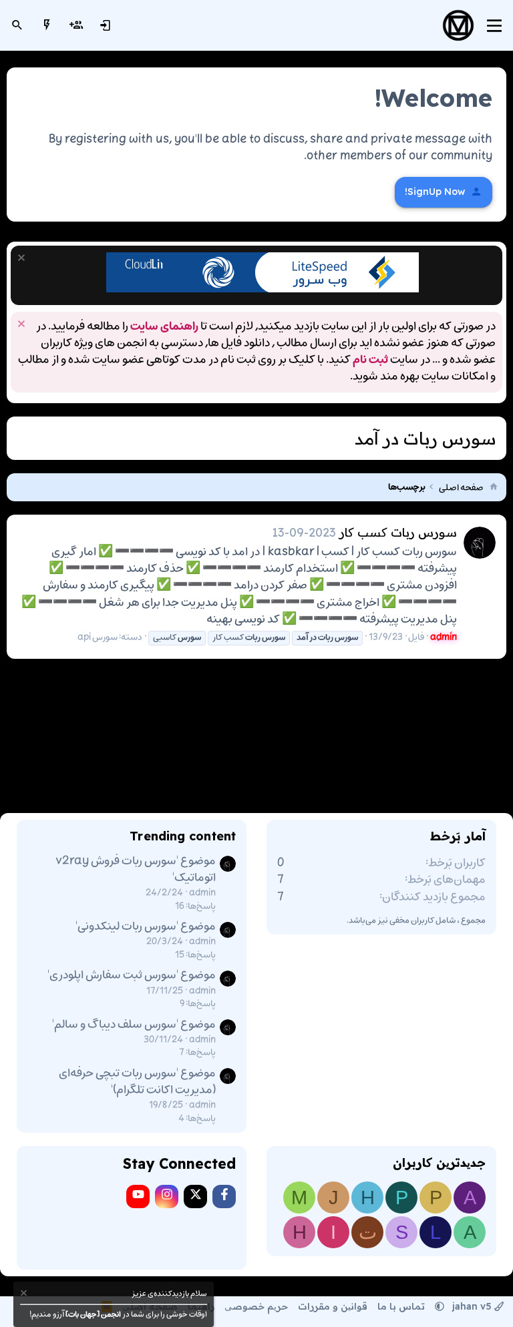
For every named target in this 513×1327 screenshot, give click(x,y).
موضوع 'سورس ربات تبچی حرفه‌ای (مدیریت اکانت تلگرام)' (137, 1081)
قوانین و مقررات (332, 1306)
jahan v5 (472, 1306)
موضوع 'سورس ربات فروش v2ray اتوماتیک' (135, 869)
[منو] (494, 25)
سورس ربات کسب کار (398, 532)
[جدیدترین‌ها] (46, 25)
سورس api (97, 637)
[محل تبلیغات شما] (262, 290)
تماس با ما (401, 1306)
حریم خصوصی (256, 1306)
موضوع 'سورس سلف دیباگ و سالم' (134, 1025)
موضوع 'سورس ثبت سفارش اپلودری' (131, 975)
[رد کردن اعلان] (23, 259)
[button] (439, 1306)
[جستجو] (17, 25)
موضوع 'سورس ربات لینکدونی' (145, 926)
